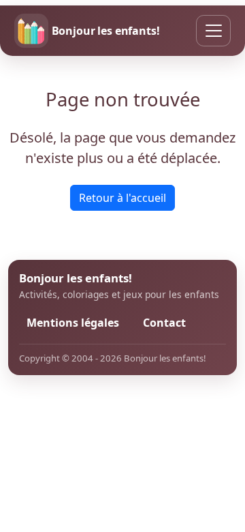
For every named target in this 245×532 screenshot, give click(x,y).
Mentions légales (73, 322)
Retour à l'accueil (122, 197)
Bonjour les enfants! (106, 30)
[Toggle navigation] (213, 30)
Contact (164, 322)
